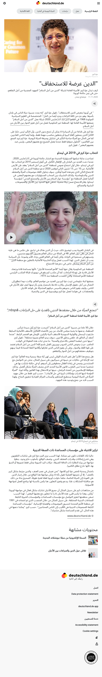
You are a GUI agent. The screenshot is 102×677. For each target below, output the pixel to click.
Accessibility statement (86, 625)
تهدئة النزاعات (70, 272)
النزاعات (66, 116)
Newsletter (92, 612)
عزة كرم (90, 131)
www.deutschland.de (79, 515)
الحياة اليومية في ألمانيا (45, 11)
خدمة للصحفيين (91, 619)
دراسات (65, 11)
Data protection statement (84, 594)
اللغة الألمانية (25, 11)
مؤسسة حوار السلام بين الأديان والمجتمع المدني (46, 178)
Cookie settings (90, 631)
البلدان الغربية (83, 250)
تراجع (33, 250)
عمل (77, 11)
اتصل (96, 588)
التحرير (95, 600)
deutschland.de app (88, 606)
